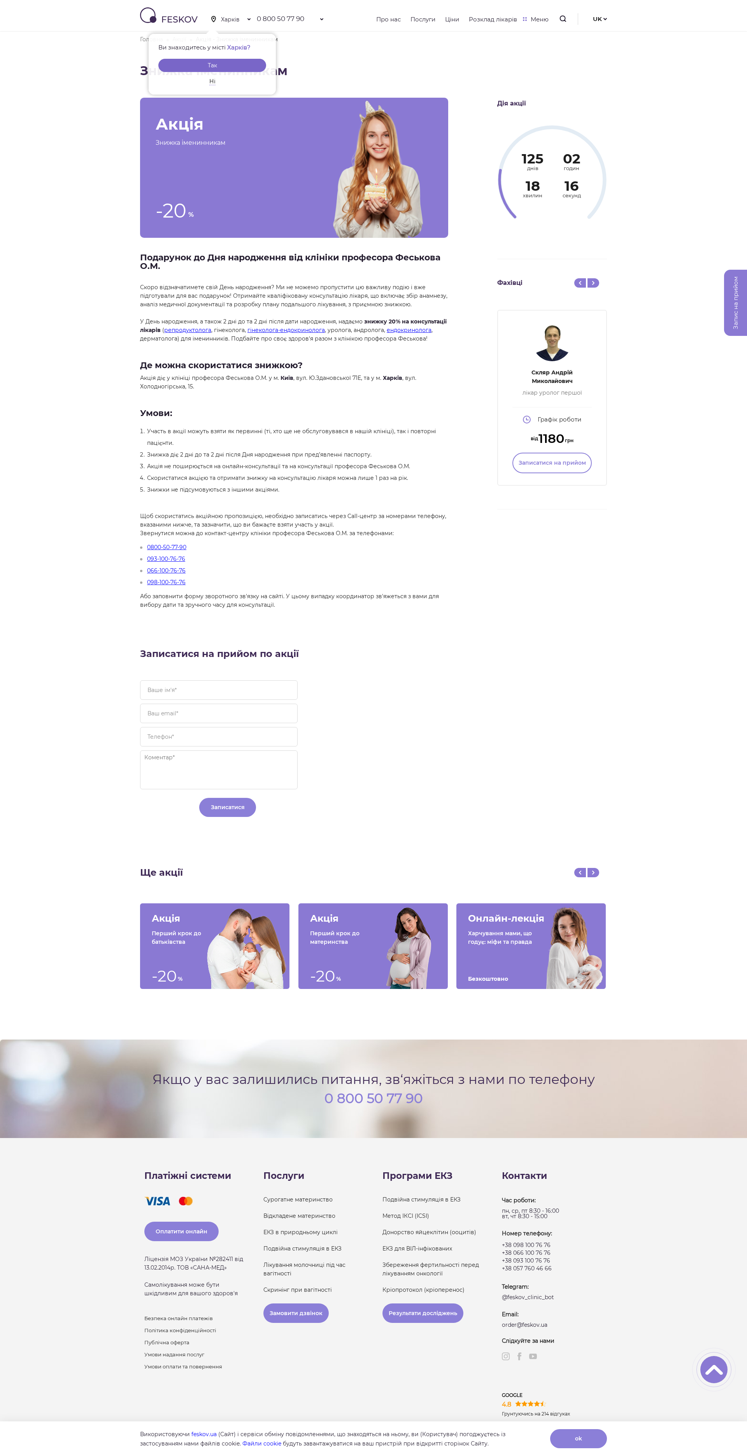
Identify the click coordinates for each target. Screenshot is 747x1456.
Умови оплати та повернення (183, 1366)
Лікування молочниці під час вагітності (304, 1269)
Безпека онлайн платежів (178, 1318)
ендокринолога (409, 330)
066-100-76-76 (166, 570)
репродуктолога (187, 330)
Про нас (388, 19)
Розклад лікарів (493, 19)
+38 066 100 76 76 (526, 1252)
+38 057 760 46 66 (527, 1268)
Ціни (452, 19)
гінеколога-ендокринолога (286, 330)
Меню (540, 19)
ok (578, 1438)
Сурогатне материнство (298, 1199)
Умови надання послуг (174, 1354)
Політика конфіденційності (180, 1330)
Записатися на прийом (552, 462)
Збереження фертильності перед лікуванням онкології (430, 1269)
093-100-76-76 (166, 558)
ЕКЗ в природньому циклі (300, 1232)
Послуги (422, 19)
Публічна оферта (166, 1342)
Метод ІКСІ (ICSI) (405, 1215)
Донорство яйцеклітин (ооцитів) (429, 1232)
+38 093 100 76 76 (526, 1260)
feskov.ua (204, 1434)
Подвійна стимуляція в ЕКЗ (302, 1248)
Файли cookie (261, 1443)
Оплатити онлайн (181, 1231)
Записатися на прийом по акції (219, 653)
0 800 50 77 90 (280, 19)
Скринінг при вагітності (297, 1289)
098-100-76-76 (166, 582)
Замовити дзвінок (296, 1313)
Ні (212, 81)
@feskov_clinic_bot (528, 1297)
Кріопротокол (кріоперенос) (423, 1289)
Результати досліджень (423, 1313)
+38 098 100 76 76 (526, 1245)
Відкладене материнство (299, 1215)
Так (212, 65)
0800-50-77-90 (166, 547)
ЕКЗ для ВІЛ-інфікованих (417, 1248)
